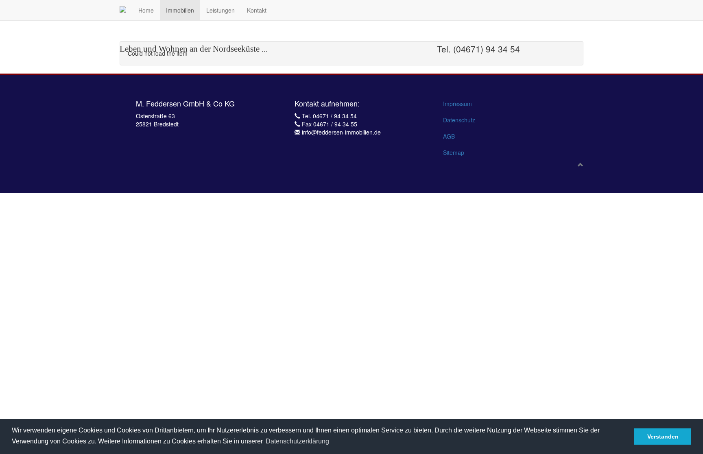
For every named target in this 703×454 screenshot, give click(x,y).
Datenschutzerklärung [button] (297, 441)
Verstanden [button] (663, 436)
